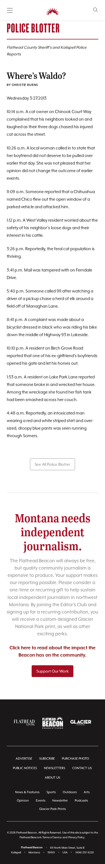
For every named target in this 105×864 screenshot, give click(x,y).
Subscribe (47, 758)
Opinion (23, 800)
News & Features (27, 792)
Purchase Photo (75, 758)
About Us (52, 777)
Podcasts (81, 800)
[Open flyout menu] (9, 10)
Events (40, 800)
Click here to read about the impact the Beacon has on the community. (52, 651)
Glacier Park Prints (52, 809)
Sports (51, 792)
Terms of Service (52, 837)
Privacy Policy (76, 837)
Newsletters (54, 768)
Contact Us (82, 768)
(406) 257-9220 (84, 852)
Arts (87, 792)
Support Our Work (52, 671)
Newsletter (60, 800)
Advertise (24, 758)
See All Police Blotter (52, 464)
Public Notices (25, 768)
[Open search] (96, 10)
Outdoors (70, 792)
